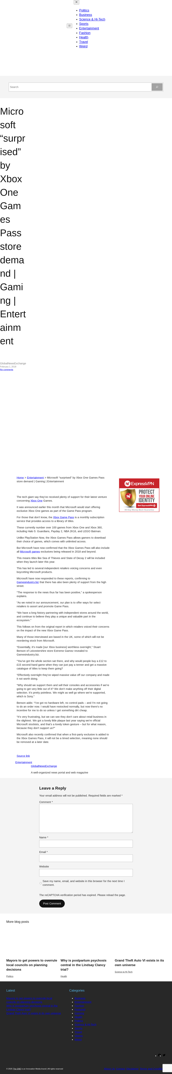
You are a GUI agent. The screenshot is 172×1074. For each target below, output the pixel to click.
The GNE (17, 1069)
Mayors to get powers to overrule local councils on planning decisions (31, 965)
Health (64, 976)
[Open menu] (69, 26)
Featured (80, 1009)
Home (20, 477)
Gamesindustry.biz (28, 582)
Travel (78, 1032)
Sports (78, 1028)
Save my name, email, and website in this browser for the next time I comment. (84, 883)
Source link (23, 755)
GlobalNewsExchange (44, 766)
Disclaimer (132, 1068)
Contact (120, 1068)
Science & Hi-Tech (123, 972)
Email (43, 852)
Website (44, 866)
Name (43, 837)
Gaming (79, 1013)
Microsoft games (30, 551)
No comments (6, 370)
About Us (109, 1068)
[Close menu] (76, 2)
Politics (9, 976)
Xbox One (36, 500)
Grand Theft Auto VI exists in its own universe (139, 963)
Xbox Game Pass (63, 517)
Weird (78, 1039)
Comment (46, 802)
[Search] (157, 87)
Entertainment (35, 477)
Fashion (79, 1005)
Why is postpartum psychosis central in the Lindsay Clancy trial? (83, 965)
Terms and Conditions (153, 1068)
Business (80, 998)
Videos (79, 1035)
